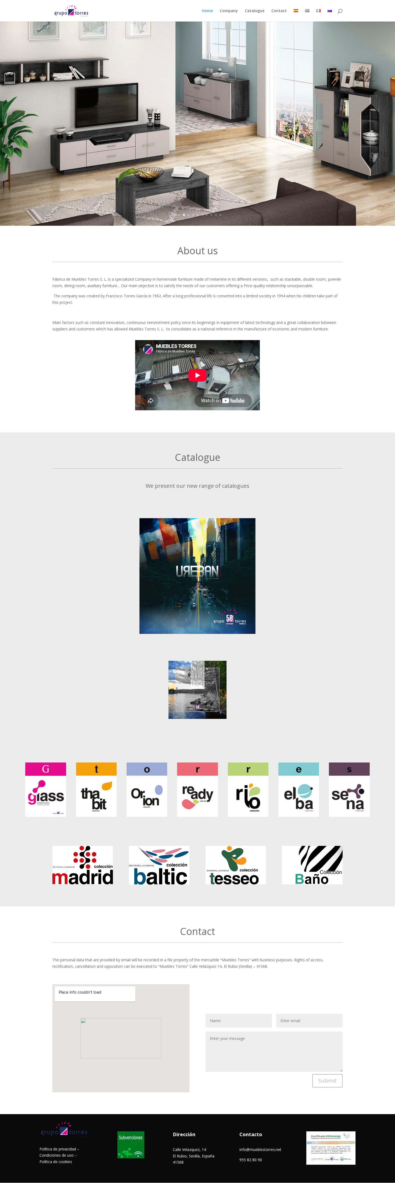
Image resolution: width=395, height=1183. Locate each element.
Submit (327, 1080)
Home (207, 11)
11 (220, 215)
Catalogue (254, 11)
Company (229, 11)
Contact (279, 11)
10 (216, 215)
